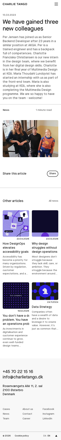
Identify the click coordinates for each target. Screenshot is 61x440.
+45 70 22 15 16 (18, 372)
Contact (27, 414)
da (44, 436)
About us (28, 409)
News (6, 414)
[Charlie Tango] (15, 4)
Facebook (48, 409)
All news (53, 201)
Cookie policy (22, 436)
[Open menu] (56, 4)
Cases (6, 409)
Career (26, 419)
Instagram (48, 414)
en (49, 436)
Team (6, 419)
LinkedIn (47, 419)
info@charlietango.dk (23, 377)
